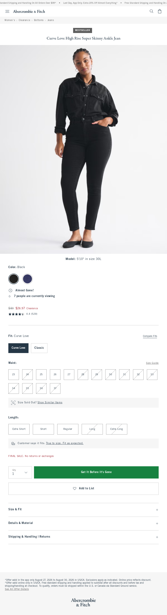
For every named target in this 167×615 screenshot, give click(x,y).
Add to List (86, 488)
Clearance (24, 20)
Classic (39, 348)
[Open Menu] (5, 11)
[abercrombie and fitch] (29, 11)
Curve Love (18, 348)
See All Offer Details (17, 589)
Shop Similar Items (49, 403)
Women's (9, 20)
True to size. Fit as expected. (65, 443)
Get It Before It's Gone (96, 472)
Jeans (50, 20)
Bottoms (39, 20)
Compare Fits (150, 336)
